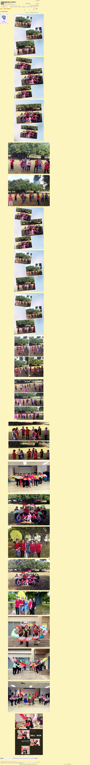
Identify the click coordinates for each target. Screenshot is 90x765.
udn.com (38, 762)
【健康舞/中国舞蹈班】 (7, 8)
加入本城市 (5, 4)
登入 (64, 764)
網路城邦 (38, 0)
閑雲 (6, 3)
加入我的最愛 (9, 4)
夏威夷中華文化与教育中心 (10, 2)
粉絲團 (21, 764)
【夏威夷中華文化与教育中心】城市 (13, 5)
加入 (66, 764)
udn (1, 5)
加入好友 (5, 22)
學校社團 (5, 5)
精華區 (12, 6)
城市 (2, 5)
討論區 (8, 6)
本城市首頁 (4, 6)
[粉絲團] (19, 763)
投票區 (16, 6)
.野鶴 (11, 3)
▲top (39, 761)
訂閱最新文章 (13, 4)
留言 (2, 22)
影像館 (20, 6)
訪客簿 (32, 6)
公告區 (28, 6)
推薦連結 (23, 6)
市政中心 (36, 6)
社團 (7, 5)
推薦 (37, 12)
